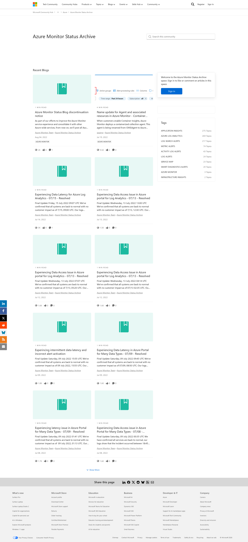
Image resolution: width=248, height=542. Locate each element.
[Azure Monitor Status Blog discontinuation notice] (62, 89)
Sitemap (115, 537)
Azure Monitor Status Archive (68, 132)
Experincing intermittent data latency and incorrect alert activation (61, 351)
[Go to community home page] (35, 4)
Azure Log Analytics (171, 135)
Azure (65, 12)
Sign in (171, 91)
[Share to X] (133, 481)
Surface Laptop (17, 502)
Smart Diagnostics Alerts (174, 166)
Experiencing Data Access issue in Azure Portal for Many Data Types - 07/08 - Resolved (121, 429)
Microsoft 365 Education (97, 511)
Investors (203, 515)
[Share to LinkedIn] (123, 481)
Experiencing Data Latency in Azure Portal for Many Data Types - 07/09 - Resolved (123, 351)
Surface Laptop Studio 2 (20, 506)
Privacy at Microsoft (207, 511)
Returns (54, 511)
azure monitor (169, 172)
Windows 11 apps (18, 529)
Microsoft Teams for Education (99, 506)
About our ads (211, 537)
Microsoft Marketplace (171, 520)
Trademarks (177, 537)
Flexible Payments (57, 529)
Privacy (139, 537)
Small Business (129, 529)
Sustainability (205, 529)
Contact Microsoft (128, 537)
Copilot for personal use (20, 515)
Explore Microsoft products (21, 525)
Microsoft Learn (168, 506)
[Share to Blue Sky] (142, 481)
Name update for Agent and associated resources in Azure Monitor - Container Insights (121, 114)
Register (201, 4)
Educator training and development (101, 520)
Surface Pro (16, 497)
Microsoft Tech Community (172, 515)
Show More (94, 469)
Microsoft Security (130, 502)
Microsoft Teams (129, 520)
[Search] (192, 4)
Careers (203, 497)
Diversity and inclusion (208, 520)
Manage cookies (151, 537)
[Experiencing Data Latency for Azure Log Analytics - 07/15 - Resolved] (62, 171)
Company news (205, 506)
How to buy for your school (98, 515)
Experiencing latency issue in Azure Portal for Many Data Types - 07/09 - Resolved (60, 429)
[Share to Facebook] (128, 481)
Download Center (57, 502)
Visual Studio (167, 529)
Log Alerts (166, 156)
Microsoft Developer (170, 502)
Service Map (167, 161)
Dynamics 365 (129, 506)
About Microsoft (205, 502)
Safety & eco (188, 537)
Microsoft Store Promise (59, 525)
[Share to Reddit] (138, 481)
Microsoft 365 (129, 511)
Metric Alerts (168, 146)
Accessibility (204, 525)
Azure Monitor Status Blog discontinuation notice (61, 114)
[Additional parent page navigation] (58, 12)
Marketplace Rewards (170, 525)
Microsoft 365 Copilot (131, 525)
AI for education (94, 529)
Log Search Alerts (170, 141)
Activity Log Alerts (171, 151)
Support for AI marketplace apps (174, 511)
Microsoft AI (128, 497)
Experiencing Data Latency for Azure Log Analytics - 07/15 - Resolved (60, 196)
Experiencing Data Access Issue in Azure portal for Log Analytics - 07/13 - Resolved (123, 196)
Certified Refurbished (58, 520)
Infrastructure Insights (173, 177)
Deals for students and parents (99, 525)
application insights (171, 130)
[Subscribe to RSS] (147, 481)
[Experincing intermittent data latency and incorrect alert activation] (62, 327)
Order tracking (56, 515)
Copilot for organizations (21, 511)
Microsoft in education (96, 497)
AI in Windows (17, 520)
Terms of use (165, 537)
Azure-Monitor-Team (44, 132)
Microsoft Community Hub (43, 12)
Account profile (56, 497)
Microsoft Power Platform (133, 515)
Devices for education (96, 502)
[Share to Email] (152, 481)
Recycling (200, 537)
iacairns (100, 132)
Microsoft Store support (59, 506)
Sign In (211, 4)
